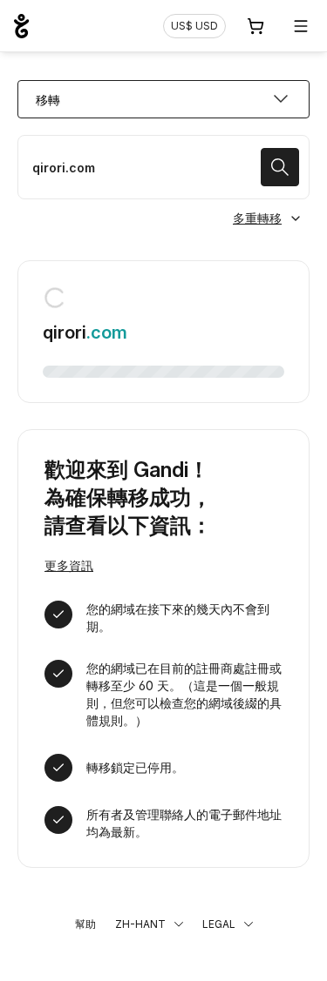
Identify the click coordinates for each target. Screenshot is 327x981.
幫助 (85, 924)
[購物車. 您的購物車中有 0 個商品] (255, 26)
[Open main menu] (301, 26)
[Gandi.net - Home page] (21, 26)
